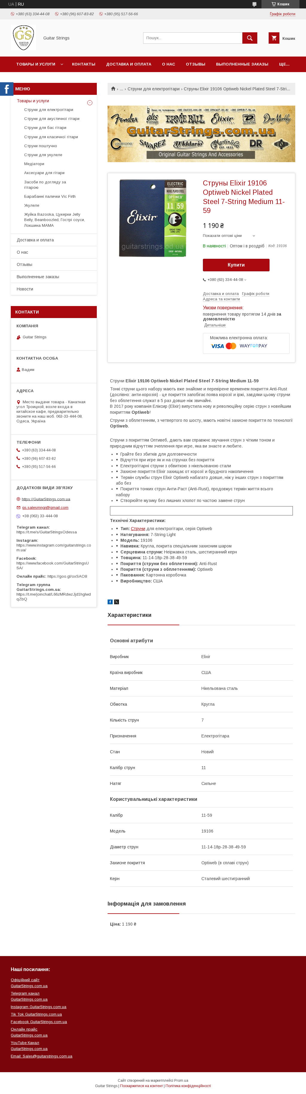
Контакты (83, 64)
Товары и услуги (35, 64)
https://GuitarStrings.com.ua (46, 499)
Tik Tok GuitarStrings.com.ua (36, 1014)
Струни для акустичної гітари (51, 118)
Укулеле (31, 205)
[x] (116, 602)
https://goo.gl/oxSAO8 (67, 576)
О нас (168, 64)
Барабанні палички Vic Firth (50, 196)
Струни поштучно (40, 146)
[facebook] (110, 602)
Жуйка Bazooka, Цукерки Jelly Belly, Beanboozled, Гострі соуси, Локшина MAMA (54, 219)
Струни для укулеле (43, 155)
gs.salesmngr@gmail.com (45, 507)
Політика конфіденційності (188, 1086)
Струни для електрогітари (154, 88)
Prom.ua (181, 1080)
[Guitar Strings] (23, 48)
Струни (138, 528)
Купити (236, 264)
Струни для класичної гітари (51, 137)
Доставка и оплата (128, 64)
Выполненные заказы (242, 64)
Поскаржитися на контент (141, 1086)
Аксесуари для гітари (44, 173)
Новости (25, 289)
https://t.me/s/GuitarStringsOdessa (46, 532)
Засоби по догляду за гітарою (45, 185)
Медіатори (34, 164)
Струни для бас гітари (45, 127)
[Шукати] (249, 38)
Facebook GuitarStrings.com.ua (39, 1022)
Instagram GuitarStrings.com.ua (38, 1007)
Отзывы (195, 64)
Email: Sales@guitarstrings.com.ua (41, 1056)
